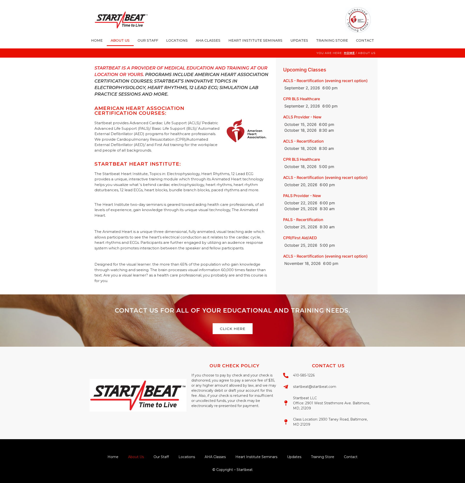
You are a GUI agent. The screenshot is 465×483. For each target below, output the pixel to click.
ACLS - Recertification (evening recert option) (325, 80)
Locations (177, 40)
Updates (299, 40)
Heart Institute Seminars (255, 40)
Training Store (332, 40)
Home (97, 40)
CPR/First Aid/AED (300, 237)
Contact (365, 40)
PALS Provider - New (302, 195)
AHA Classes (208, 40)
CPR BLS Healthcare (301, 98)
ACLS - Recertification (303, 141)
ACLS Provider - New (302, 117)
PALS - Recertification (303, 219)
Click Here (232, 328)
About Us (120, 40)
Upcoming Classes (304, 70)
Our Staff (148, 40)
